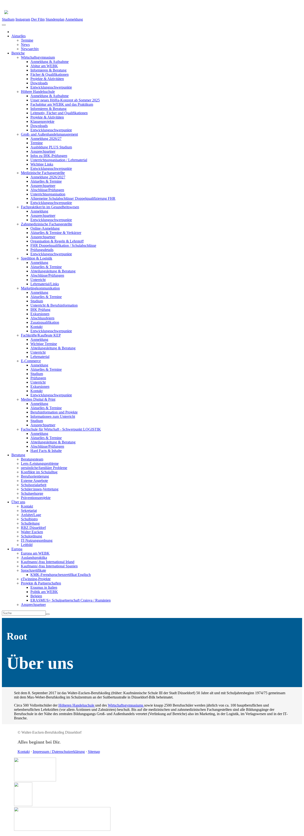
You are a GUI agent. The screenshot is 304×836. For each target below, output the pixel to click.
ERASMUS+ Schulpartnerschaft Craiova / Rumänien (70, 600)
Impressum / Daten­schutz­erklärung (59, 752)
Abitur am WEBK (44, 66)
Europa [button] (16, 549)
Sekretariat (29, 510)
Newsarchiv (30, 49)
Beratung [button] (18, 455)
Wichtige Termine (43, 344)
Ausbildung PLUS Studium (51, 147)
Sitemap (94, 752)
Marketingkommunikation (40, 288)
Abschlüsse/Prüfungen (47, 190)
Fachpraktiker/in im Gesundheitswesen (50, 207)
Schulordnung (31, 536)
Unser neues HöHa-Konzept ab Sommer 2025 (65, 100)
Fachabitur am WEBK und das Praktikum (61, 104)
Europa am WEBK (35, 553)
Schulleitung (30, 523)
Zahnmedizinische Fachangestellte (46, 224)
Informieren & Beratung (48, 70)
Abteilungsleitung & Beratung (53, 271)
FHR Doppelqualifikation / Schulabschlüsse (63, 245)
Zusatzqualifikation (44, 322)
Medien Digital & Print (38, 399)
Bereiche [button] (18, 53)
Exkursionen (39, 314)
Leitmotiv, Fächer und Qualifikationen (59, 113)
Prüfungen (38, 378)
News (25, 45)
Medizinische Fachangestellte (43, 173)
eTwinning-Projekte (36, 579)
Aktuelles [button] (18, 36)
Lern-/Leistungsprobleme (40, 463)
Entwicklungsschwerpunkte (51, 87)
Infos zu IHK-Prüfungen (48, 156)
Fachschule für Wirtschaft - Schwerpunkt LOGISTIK (61, 429)
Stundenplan (55, 19)
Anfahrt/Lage (31, 515)
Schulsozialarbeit (33, 485)
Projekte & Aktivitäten (47, 79)
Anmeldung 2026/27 (46, 139)
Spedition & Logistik (36, 258)
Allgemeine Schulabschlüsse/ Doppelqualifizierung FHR (72, 198)
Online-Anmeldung (45, 228)
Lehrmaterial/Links (44, 284)
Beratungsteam (32, 459)
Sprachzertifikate (33, 570)
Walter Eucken (32, 532)
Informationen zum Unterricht (52, 416)
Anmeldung (74, 19)
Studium (8, 19)
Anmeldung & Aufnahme (49, 62)
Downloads (39, 83)
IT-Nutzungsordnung (36, 540)
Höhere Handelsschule (38, 92)
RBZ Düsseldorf (33, 528)
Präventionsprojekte (36, 498)
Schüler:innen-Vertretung (39, 489)
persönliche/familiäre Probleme (44, 468)
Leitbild (27, 545)
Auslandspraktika (34, 558)
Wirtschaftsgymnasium (38, 57)
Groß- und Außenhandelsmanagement (49, 134)
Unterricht (38, 280)
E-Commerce (31, 361)
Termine (27, 40)
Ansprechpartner (42, 151)
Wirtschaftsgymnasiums (126, 705)
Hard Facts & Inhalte (46, 451)
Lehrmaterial (39, 357)
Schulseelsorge (32, 493)
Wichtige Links (41, 164)
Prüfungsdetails (41, 250)
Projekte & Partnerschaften (41, 583)
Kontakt (36, 327)
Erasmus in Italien (43, 587)
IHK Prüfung (40, 310)
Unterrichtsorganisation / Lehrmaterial (58, 160)
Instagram (22, 19)
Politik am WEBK (44, 592)
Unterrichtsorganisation (47, 194)
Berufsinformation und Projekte (54, 412)
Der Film (38, 19)
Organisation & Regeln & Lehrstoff (57, 241)
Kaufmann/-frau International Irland (47, 562)
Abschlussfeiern (42, 318)
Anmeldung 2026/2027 (47, 177)
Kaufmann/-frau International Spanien (49, 566)
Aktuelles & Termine (46, 181)
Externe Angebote (34, 481)
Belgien (36, 596)
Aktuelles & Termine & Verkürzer (55, 233)
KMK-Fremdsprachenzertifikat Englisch (60, 575)
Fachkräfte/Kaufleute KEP (41, 335)
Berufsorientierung (35, 476)
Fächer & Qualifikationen (49, 74)
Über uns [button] (18, 502)
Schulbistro (29, 519)
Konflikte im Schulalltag (39, 472)
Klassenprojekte (42, 121)
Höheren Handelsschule (76, 705)
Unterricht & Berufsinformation (54, 305)
